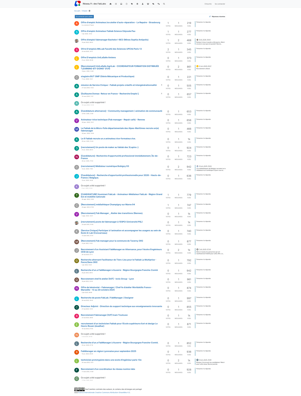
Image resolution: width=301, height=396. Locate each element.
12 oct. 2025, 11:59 (87, 169)
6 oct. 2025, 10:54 (87, 188)
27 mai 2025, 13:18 (87, 309)
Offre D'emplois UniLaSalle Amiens (98, 57)
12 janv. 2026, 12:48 (87, 71)
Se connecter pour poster (84, 16)
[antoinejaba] (197, 166)
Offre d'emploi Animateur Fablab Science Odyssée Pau (108, 31)
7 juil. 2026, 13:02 (87, 34)
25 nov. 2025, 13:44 (87, 141)
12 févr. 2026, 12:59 (87, 113)
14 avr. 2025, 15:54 (205, 360)
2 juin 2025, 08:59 (87, 292)
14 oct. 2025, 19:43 (205, 166)
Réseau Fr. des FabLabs (94, 3)
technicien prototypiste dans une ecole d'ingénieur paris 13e (111, 360)
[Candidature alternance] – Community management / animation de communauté (121, 111)
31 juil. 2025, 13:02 (87, 243)
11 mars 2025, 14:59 (87, 371)
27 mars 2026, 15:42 (88, 88)
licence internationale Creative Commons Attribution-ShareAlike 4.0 (104, 392)
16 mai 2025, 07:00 (87, 328)
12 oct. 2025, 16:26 (87, 180)
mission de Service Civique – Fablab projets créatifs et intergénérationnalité (119, 85)
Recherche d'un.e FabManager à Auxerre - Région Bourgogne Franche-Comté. (119, 342)
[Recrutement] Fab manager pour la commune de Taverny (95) (112, 241)
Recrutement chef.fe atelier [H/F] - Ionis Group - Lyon (107, 279)
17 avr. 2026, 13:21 (87, 79)
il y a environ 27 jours (88, 25)
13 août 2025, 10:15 (87, 235)
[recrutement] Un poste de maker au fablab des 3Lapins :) (110, 147)
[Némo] (76, 40)
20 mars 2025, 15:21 (87, 362)
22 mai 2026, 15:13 (87, 51)
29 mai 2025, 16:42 (87, 300)
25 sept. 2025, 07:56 (88, 207)
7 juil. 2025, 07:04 (205, 249)
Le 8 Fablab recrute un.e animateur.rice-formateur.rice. (108, 138)
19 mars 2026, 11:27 (87, 96)
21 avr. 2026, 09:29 (87, 60)
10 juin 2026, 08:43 (87, 42)
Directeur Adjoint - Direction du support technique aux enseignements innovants (121, 306)
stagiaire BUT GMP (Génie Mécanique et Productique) (107, 76)
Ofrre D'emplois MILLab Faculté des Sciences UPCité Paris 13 (111, 49)
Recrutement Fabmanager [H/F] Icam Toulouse (104, 315)
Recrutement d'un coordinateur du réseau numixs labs (108, 369)
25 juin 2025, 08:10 (87, 273)
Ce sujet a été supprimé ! (93, 102)
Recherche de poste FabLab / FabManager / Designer (107, 297)
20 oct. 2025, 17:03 (87, 161)
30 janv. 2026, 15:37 (88, 122)
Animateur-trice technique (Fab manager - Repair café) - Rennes (113, 119)
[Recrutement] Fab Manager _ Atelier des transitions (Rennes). (112, 213)
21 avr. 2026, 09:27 (205, 66)
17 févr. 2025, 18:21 (87, 380)
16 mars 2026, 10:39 (88, 105)
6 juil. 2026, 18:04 (205, 39)
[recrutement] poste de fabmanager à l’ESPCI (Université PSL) (112, 222)
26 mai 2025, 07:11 (87, 254)
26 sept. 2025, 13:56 (88, 199)
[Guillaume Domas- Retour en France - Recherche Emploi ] (110, 93)
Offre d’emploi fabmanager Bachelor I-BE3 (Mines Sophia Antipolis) (115, 39)
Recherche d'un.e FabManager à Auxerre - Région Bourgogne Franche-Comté (119, 270)
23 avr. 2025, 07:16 (87, 345)
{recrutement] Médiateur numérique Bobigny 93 (105, 166)
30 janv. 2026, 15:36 (88, 133)
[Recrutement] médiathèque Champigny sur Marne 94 (108, 204)
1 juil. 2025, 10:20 (87, 265)
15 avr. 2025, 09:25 (87, 354)
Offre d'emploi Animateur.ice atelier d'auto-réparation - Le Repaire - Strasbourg (120, 22)
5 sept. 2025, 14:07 (87, 216)
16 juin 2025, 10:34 (87, 281)
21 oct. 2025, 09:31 (87, 150)
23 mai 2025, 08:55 (87, 317)
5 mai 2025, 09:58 (87, 336)
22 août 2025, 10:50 (87, 224)
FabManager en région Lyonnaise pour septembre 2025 (108, 351)
